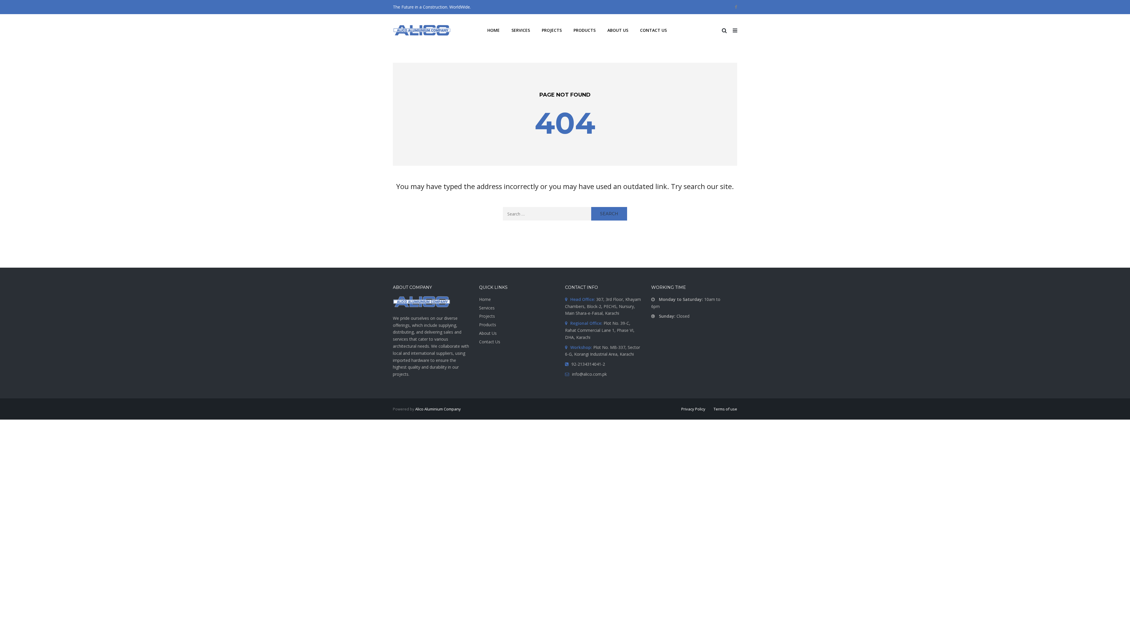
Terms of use (725, 409)
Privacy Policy (693, 409)
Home (485, 299)
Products (487, 324)
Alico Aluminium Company (438, 409)
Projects (487, 316)
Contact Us (489, 341)
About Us (488, 333)
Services (487, 308)
